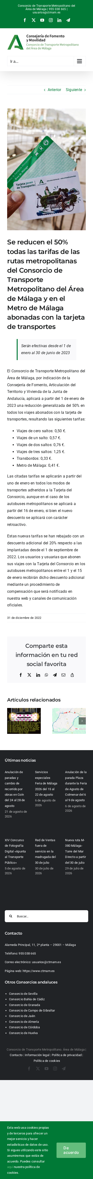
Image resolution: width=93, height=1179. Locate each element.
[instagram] (55, 1068)
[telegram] (64, 1068)
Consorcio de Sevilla (23, 993)
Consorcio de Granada (24, 1005)
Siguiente (74, 89)
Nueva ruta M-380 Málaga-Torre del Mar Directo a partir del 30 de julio (75, 851)
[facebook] (29, 1068)
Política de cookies (47, 1061)
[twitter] (38, 1068)
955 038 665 (27, 953)
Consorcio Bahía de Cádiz (27, 999)
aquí (10, 1167)
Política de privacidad (67, 1055)
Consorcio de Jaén (22, 1016)
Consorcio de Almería (24, 1022)
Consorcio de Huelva (23, 1033)
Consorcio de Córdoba (24, 1027)
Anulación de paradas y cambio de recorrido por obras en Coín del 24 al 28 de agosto (15, 788)
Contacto (16, 1055)
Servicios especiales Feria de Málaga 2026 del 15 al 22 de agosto (46, 783)
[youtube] (46, 1068)
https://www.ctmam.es (39, 971)
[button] (10, 721)
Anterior (54, 89)
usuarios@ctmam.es (46, 12)
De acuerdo (71, 1150)
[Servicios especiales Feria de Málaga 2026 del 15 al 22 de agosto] (24, 710)
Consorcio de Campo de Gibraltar (32, 1010)
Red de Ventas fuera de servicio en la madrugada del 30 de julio (45, 851)
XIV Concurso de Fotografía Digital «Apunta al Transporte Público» (15, 851)
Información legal (37, 1055)
